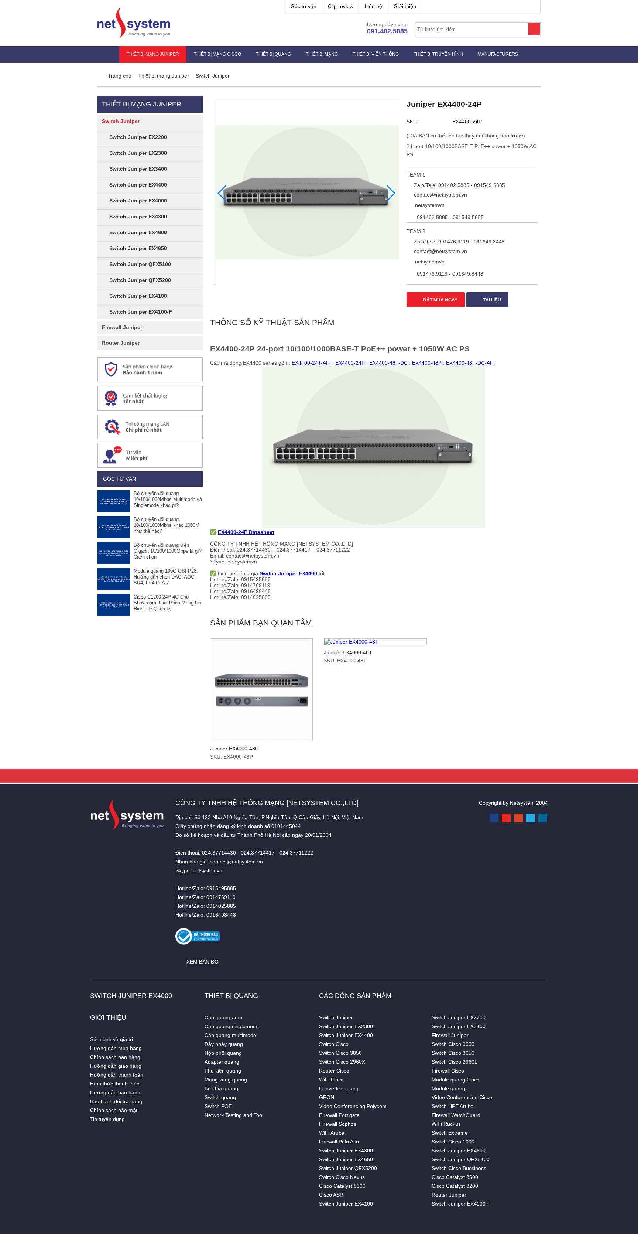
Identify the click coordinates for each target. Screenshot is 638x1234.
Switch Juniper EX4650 (138, 248)
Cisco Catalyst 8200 (455, 1186)
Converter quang (339, 1088)
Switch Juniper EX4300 (138, 216)
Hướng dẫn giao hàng (115, 1066)
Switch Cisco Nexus (342, 1177)
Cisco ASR (331, 1195)
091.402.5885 (387, 31)
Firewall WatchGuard (456, 1115)
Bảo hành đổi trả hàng (116, 1101)
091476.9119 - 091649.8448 (449, 274)
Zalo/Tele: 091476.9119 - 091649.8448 (458, 242)
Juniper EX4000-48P (234, 748)
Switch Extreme (450, 1133)
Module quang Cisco (456, 1080)
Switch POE (218, 1106)
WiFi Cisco (331, 1080)
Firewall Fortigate (339, 1115)
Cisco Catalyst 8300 (342, 1186)
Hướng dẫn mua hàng (116, 1048)
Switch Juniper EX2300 (138, 153)
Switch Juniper (121, 121)
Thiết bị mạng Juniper (153, 54)
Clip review (340, 6)
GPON (326, 1097)
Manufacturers (498, 54)
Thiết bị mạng (322, 54)
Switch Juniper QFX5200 (140, 280)
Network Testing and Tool (234, 1115)
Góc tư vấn (303, 6)
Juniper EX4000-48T (348, 652)
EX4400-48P (427, 363)
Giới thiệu (405, 6)
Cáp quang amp (223, 1017)
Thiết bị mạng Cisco (217, 54)
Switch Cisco (334, 1044)
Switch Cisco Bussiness (459, 1168)
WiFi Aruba (331, 1133)
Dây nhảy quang (224, 1044)
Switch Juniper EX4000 (138, 201)
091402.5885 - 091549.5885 (449, 217)
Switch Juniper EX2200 (138, 137)
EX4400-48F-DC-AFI (470, 363)
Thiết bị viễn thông (376, 54)
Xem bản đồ (202, 962)
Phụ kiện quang (223, 1071)
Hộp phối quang (223, 1053)
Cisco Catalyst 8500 (455, 1177)
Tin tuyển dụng (107, 1119)
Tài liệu (491, 300)
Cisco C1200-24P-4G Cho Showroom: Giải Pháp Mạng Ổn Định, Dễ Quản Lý (167, 602)
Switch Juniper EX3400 (138, 169)
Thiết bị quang (273, 54)
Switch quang (220, 1097)
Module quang (448, 1088)
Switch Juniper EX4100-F (140, 312)
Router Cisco (334, 1071)
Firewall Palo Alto (339, 1142)
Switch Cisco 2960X (342, 1062)
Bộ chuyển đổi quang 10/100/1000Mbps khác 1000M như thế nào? (166, 525)
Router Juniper (121, 343)
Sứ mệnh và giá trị (111, 1039)
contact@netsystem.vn (439, 195)
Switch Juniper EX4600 (138, 232)
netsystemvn (429, 205)
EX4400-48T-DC (388, 363)
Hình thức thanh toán (115, 1084)
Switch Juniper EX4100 (138, 296)
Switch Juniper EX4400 (138, 185)
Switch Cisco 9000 (453, 1044)
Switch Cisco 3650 (453, 1053)
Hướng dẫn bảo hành (115, 1092)
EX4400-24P (350, 363)
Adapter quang (222, 1062)
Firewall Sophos (337, 1124)
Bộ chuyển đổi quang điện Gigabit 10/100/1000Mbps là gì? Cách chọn (168, 551)
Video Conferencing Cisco (462, 1097)
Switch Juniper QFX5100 (140, 264)
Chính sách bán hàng (115, 1057)
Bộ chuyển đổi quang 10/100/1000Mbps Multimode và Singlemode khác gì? (168, 499)
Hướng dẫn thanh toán (116, 1075)
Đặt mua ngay (439, 300)
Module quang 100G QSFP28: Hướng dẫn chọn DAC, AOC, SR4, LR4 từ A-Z (166, 577)
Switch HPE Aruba (453, 1106)
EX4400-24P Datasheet (246, 532)
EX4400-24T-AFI (311, 363)
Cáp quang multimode (230, 1035)
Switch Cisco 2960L (454, 1062)
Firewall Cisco (448, 1071)
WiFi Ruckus (446, 1124)
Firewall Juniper (122, 327)
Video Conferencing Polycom (353, 1106)
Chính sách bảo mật (113, 1110)
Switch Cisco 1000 (453, 1142)
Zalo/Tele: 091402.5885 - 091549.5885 (458, 185)
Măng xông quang (226, 1080)
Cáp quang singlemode (232, 1026)
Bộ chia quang (221, 1088)
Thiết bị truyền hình (438, 54)
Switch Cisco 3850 (340, 1053)
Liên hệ (373, 6)
